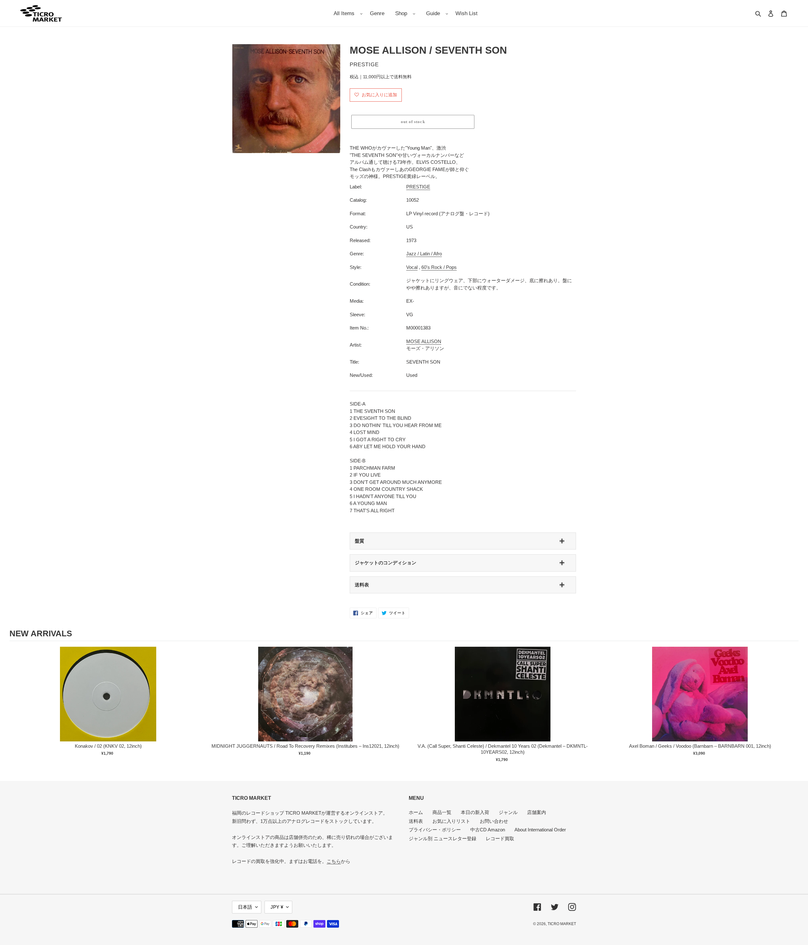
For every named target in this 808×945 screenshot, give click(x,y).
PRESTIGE (418, 186)
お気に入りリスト (451, 821)
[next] (792, 705)
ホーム (416, 812)
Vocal (412, 267)
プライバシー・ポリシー (435, 829)
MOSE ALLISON (423, 341)
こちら (334, 861)
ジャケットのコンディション (385, 562)
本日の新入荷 (475, 812)
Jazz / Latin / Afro (424, 253)
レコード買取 (500, 838)
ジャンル (508, 812)
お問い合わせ (494, 821)
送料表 (362, 584)
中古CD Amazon (487, 829)
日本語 (245, 907)
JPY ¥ (276, 907)
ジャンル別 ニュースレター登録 (442, 838)
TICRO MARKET (562, 924)
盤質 (359, 541)
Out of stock (108, 700)
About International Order (540, 829)
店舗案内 (536, 812)
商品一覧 (441, 812)
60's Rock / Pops (439, 267)
